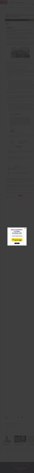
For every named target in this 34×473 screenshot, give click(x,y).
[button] (17, 243)
